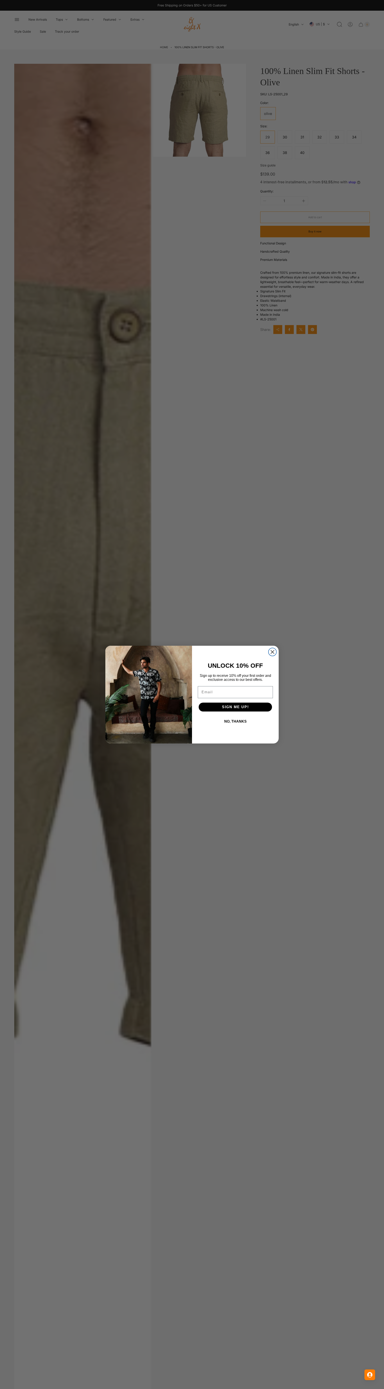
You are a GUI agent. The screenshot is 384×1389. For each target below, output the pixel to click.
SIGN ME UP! (235, 707)
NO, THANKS (235, 721)
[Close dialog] (272, 652)
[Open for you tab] (369, 1374)
